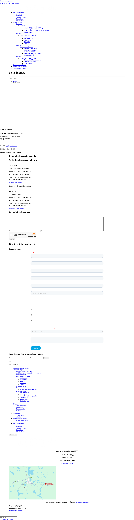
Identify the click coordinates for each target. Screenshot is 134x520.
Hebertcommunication (82, 502)
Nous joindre (8, 1)
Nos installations (21, 20)
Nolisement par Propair (19, 65)
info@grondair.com (14, 3)
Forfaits (18, 410)
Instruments (23, 379)
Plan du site (13, 434)
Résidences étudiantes (30, 50)
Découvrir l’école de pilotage (28, 58)
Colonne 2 (19, 33)
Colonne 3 (19, 45)
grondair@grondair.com (16, 182)
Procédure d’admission (30, 48)
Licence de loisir (21, 374)
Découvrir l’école (21, 391)
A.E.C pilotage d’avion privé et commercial (36, 30)
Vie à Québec (24, 397)
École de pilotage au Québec (21, 368)
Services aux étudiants (26, 47)
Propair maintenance (22, 420)
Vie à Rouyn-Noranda (30, 61)
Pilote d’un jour (28, 32)
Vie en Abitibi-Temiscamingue (32, 60)
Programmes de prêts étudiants (28, 389)
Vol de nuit (27, 43)
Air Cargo (19, 417)
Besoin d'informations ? (7, 519)
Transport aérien (21, 405)
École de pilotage (18, 22)
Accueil (2, 1)
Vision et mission (21, 17)
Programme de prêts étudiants (32, 53)
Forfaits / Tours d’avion (19, 68)
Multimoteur (27, 40)
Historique (19, 15)
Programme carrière (29, 52)
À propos (19, 14)
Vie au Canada (28, 63)
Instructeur (27, 37)
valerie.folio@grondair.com (17, 208)
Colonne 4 (19, 56)
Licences (22, 25)
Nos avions (19, 407)
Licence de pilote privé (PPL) (32, 27)
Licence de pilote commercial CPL (34, 29)
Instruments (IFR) (29, 38)
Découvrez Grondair (19, 12)
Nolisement (16, 404)
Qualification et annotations (28, 35)
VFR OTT (27, 42)
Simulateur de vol (29, 55)
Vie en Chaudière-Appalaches (28, 396)
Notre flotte (19, 19)
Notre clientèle (20, 409)
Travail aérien (17, 413)
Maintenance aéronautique (20, 66)
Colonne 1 (19, 24)
